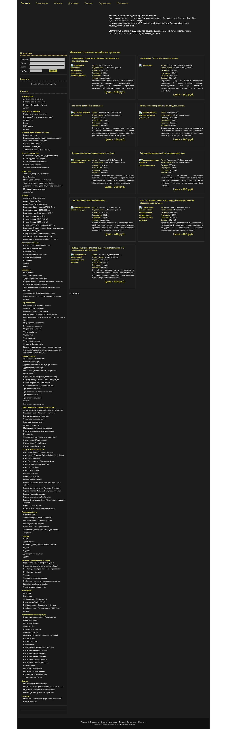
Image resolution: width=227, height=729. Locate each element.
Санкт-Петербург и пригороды (35, 254)
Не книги (25, 696)
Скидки (88, 3)
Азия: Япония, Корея (31, 467)
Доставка (73, 3)
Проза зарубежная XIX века (34, 653)
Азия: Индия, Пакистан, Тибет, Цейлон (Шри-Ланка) (43, 455)
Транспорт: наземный (31, 389)
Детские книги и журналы (33, 99)
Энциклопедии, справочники (34, 587)
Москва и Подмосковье (32, 248)
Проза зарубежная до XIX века (35, 650)
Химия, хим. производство (33, 404)
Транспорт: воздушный (32, 398)
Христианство (28, 542)
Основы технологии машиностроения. (93, 153)
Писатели (123, 3)
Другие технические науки (33, 368)
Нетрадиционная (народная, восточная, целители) (43, 281)
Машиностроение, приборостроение (37, 520)
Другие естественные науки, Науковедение (40, 365)
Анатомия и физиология (32, 275)
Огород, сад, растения (32, 329)
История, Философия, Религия (35, 105)
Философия (27, 590)
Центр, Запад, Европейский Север (36, 245)
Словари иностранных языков (35, 578)
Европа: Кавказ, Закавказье (34, 494)
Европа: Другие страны (32, 505)
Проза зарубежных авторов (34, 159)
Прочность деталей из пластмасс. (87, 106)
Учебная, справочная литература (36, 560)
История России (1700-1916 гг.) (35, 222)
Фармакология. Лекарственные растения (39, 293)
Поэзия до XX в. (29, 638)
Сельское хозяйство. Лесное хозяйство (39, 386)
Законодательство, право (33, 422)
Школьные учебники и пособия (35, 584)
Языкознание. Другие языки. (34, 446)
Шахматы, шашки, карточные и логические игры (42, 347)
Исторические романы (32, 629)
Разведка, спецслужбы (32, 147)
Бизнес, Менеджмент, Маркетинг (36, 416)
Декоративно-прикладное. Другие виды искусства (42, 186)
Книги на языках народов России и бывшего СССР (43, 687)
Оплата (58, 3)
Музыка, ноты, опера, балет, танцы (37, 180)
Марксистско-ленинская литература (37, 428)
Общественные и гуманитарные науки (38, 407)
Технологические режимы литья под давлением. (162, 106)
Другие (26, 108)
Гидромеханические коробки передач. (89, 200)
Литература (27, 120)
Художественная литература (34, 615)
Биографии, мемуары (31, 111)
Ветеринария (28, 272)
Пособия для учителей (32, 572)
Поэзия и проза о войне (32, 144)
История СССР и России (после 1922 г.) (39, 225)
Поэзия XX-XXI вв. (30, 641)
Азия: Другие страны (31, 470)
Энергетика (27, 533)
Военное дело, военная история (35, 132)
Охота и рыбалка (30, 332)
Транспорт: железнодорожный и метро (38, 392)
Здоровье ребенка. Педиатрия (35, 278)
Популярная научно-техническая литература (41, 380)
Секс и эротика (29, 338)
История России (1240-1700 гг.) (35, 219)
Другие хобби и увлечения (33, 308)
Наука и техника (28, 356)
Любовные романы (30, 632)
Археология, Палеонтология (34, 198)
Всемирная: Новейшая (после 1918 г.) (38, 213)
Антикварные (27, 96)
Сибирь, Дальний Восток (33, 257)
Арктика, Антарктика (31, 476)
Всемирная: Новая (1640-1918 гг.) (36, 210)
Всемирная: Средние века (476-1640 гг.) (39, 207)
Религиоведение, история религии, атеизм (40, 545)
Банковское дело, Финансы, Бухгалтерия (39, 413)
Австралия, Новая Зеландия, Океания (38, 452)
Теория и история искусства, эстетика (38, 183)
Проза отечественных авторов (35, 162)
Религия (25, 536)
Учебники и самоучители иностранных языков (41, 581)
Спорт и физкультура (31, 341)
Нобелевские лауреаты (32, 326)
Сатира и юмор (29, 665)
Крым (25, 266)
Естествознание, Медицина (34, 102)
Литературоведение (31, 425)
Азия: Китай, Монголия (32, 458)
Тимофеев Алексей (127, 724)
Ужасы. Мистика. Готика (32, 677)
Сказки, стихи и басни (32, 165)
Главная (25, 3)
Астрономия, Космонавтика (34, 358)
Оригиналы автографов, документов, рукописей (42, 699)
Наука (25, 123)
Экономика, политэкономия (34, 419)
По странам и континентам (33, 449)
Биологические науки (31, 362)
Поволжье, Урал (29, 251)
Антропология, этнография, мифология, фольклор (43, 410)
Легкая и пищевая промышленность (37, 518)
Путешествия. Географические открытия (39, 508)
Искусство (26, 171)
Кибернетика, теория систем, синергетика (39, 371)
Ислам (26, 539)
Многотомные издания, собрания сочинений (40, 635)
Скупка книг (105, 3)
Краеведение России (31, 243)
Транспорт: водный (30, 395)
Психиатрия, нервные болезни (35, 285)
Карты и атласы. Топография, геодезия (38, 563)
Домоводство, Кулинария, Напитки (36, 305)
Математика (28, 374)
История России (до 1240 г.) (34, 216)
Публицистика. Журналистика (35, 674)
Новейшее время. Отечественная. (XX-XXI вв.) (41, 608)
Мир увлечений (28, 303)
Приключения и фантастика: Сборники (38, 647)
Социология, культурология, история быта (39, 437)
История (25, 195)
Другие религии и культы (33, 554)
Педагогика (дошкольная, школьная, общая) (40, 566)
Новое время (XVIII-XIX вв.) (34, 602)
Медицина (26, 270)
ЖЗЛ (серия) (28, 126)
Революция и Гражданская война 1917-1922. (40, 239)
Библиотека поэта (30, 620)
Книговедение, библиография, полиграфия (40, 314)
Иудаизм (26, 551)
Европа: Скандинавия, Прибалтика (36, 497)
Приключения (28, 644)
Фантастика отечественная (34, 671)
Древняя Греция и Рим (32, 201)
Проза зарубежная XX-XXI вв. (34, 656)
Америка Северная (30, 473)
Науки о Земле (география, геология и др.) (40, 377)
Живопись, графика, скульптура (36, 174)
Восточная (27, 596)
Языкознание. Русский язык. (34, 443)
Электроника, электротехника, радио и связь (41, 530)
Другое (26, 129)
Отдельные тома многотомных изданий (39, 689)
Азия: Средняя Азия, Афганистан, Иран (38, 461)
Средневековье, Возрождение (35, 599)
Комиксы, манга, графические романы (38, 693)
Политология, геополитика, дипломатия (38, 431)
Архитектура (28, 192)
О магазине (42, 3)
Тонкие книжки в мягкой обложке (36, 168)
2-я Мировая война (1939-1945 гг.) (36, 150)
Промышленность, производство (36, 527)
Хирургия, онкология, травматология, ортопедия (42, 296)
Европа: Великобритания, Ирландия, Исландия (41, 488)
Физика (26, 401)
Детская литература (30, 153)
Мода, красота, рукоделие (33, 323)
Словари (26, 575)
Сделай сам (28, 335)
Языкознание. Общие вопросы (35, 440)
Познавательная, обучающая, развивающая (40, 156)
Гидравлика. (159, 58)
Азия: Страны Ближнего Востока (36, 464)
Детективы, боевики (31, 623)
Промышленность (29, 512)
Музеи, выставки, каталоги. (34, 189)
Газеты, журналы (30, 702)
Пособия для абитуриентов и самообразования (42, 569)
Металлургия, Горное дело (33, 524)
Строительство (29, 514)
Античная (27, 593)
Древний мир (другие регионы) (35, 204)
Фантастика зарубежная (32, 668)
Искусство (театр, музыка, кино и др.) (38, 117)
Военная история (30, 135)
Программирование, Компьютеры (36, 383)
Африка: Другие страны (32, 479)
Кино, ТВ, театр (29, 177)
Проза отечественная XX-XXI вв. (36, 662)
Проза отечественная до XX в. (35, 659)
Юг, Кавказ (27, 260)
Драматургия (28, 626)
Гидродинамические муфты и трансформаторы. (162, 153)
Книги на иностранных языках (35, 683)
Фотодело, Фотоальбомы (33, 344)
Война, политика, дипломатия (34, 114)
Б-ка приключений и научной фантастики (39, 617)
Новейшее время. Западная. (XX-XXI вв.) (39, 605)
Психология (28, 434)
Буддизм (26, 548)
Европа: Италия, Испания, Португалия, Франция (42, 491)
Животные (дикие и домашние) (35, 311)
